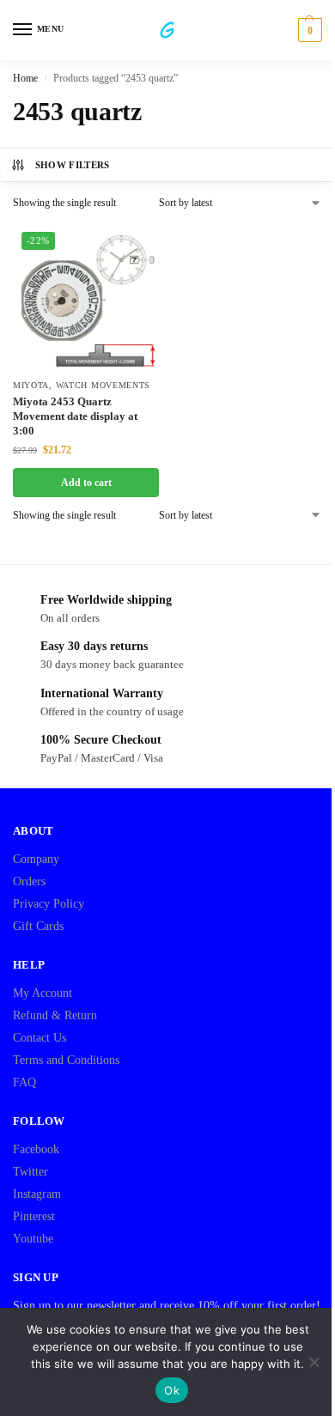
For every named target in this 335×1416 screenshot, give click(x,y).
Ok (172, 1390)
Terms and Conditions (66, 1060)
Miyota (31, 385)
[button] (308, 30)
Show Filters (72, 165)
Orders (29, 881)
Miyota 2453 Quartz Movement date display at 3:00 (75, 416)
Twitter (30, 1171)
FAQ (24, 1082)
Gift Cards (38, 926)
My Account (42, 993)
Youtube (33, 1238)
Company (36, 859)
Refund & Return (55, 1015)
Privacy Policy (48, 903)
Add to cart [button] (86, 483)
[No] (313, 1361)
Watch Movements (103, 385)
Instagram (37, 1194)
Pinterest (34, 1216)
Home (25, 78)
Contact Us (39, 1037)
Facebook (36, 1149)
